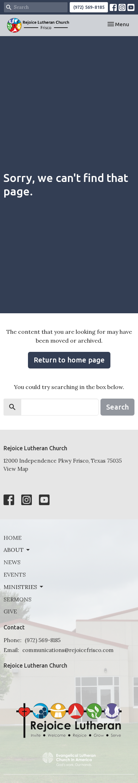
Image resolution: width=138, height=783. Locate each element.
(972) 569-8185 (88, 7)
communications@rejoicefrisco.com (68, 650)
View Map (16, 468)
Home (13, 537)
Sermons (17, 599)
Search (117, 407)
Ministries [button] (20, 586)
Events (15, 574)
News (12, 562)
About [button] (14, 549)
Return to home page (69, 360)
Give (10, 611)
